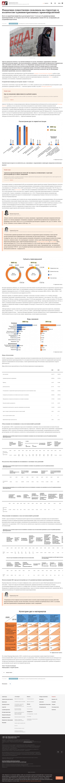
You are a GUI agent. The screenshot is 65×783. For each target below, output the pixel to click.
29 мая (38, 241)
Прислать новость (30, 701)
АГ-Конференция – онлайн (32, 713)
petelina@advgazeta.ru (28, 741)
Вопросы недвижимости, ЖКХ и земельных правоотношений (19, 713)
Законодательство (5, 704)
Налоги (16, 725)
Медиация (4, 722)
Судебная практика (13, 23)
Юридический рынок (6, 714)
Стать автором (30, 709)
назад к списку (9, 672)
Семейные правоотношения (20, 701)
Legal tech (4, 707)
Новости (28, 696)
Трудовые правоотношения (20, 716)
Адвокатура (4, 696)
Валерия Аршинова (47, 86)
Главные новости (30, 699)
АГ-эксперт (29, 716)
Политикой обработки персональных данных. (30, 781)
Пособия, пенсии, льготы (19, 728)
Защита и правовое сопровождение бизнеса (19, 720)
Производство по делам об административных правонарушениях (32, 23)
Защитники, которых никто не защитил (32, 720)
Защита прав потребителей (20, 723)
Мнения (28, 704)
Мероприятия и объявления (44, 704)
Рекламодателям (55, 707)
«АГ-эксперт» (17, 696)
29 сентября (53, 241)
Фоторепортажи (42, 707)
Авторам (53, 704)
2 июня (42, 241)
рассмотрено (18, 189)
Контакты (54, 709)
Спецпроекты (29, 711)
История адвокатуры (6, 712)
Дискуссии (41, 701)
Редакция (54, 701)
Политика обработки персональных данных (11, 760)
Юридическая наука (6, 717)
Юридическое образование (7, 720)
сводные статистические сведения (43, 73)
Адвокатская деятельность (7, 699)
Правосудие (4, 701)
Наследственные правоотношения (18, 709)
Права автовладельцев (19, 699)
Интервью (41, 699)
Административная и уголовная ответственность (20, 731)
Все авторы (29, 706)
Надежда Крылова (14, 230)
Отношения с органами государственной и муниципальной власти (19, 705)
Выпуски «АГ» (54, 699)
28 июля (47, 241)
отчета (50, 77)
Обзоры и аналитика (43, 696)
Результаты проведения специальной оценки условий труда (14, 761)
